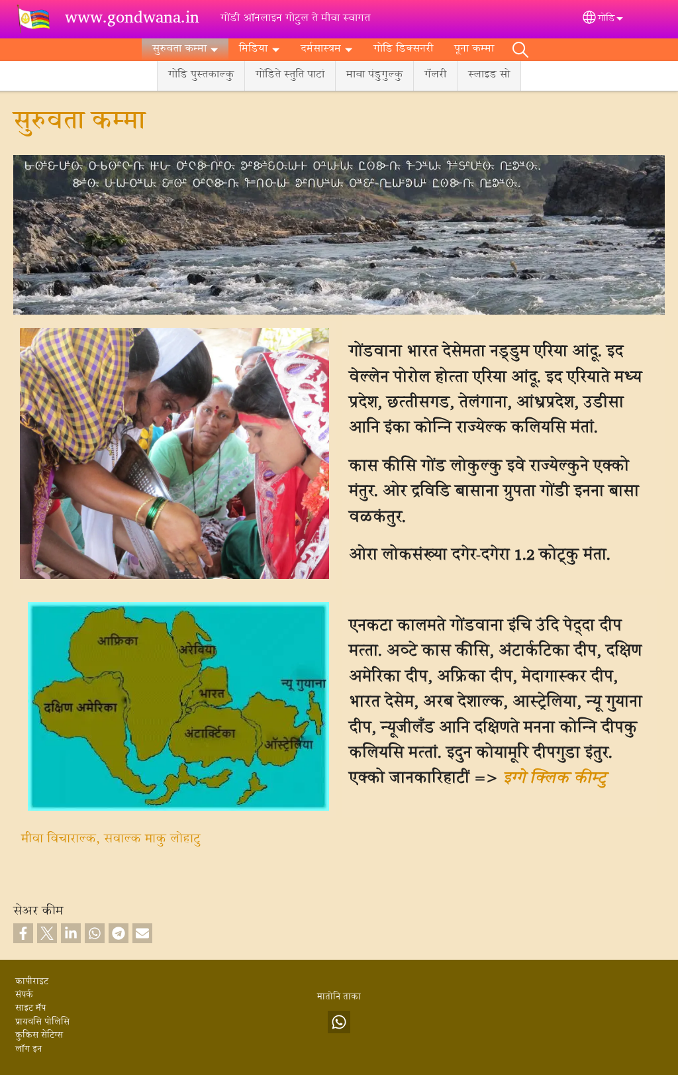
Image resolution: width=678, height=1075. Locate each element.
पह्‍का (520, 49)
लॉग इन (28, 1050)
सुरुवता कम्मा (179, 49)
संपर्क (24, 995)
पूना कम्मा (474, 49)
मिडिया (253, 49)
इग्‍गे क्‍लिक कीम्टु (554, 779)
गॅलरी (435, 75)
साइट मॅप (30, 1009)
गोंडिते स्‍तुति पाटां (290, 75)
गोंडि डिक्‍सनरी (403, 49)
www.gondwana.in (132, 19)
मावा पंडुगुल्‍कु (374, 75)
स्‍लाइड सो (489, 75)
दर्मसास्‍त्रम (321, 49)
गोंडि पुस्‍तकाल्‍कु (201, 75)
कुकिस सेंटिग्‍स (39, 1036)
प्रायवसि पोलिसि (42, 1023)
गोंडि (606, 19)
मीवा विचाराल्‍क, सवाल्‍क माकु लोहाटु (110, 839)
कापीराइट (31, 982)
